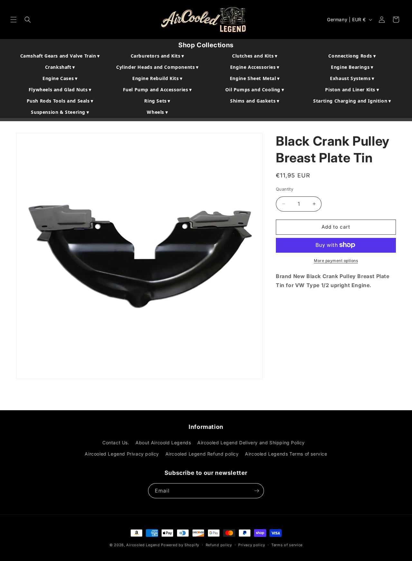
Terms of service (287, 545)
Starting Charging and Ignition (352, 101)
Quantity (284, 189)
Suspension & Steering (60, 112)
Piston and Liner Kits (352, 89)
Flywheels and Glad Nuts (60, 89)
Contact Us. (115, 442)
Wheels (157, 112)
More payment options (336, 260)
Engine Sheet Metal (255, 78)
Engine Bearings (352, 67)
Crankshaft (60, 67)
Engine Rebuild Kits (157, 78)
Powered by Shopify (180, 545)
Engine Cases (59, 78)
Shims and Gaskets (254, 101)
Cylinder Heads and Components (157, 67)
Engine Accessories (254, 67)
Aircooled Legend (143, 545)
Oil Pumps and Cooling (254, 89)
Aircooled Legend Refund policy (202, 454)
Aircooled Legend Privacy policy (122, 454)
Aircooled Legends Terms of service (286, 454)
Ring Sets (157, 101)
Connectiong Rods (352, 56)
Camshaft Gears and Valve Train (60, 56)
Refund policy (219, 545)
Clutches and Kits (254, 56)
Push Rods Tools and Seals (60, 101)
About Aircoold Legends (163, 442)
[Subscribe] (256, 490)
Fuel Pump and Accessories (157, 89)
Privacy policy (251, 545)
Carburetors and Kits (157, 56)
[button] (13, 20)
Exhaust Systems (352, 78)
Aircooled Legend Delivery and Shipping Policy (251, 442)
